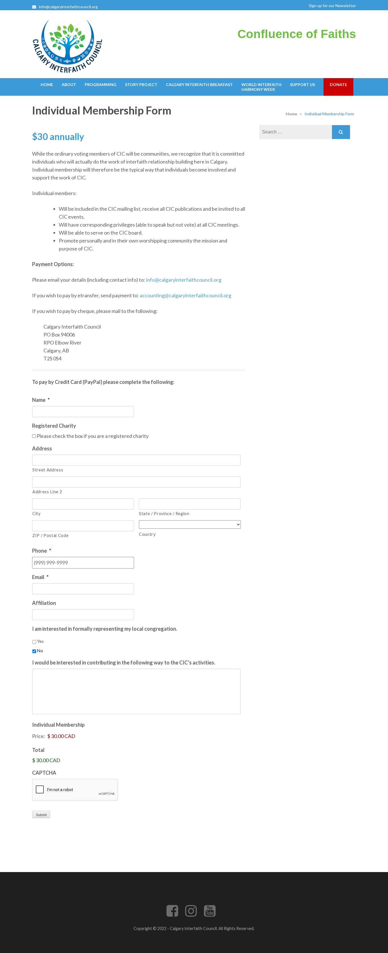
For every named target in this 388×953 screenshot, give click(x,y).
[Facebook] (172, 914)
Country (147, 534)
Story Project (141, 84)
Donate (338, 84)
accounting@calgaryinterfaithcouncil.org (185, 295)
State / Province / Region (164, 513)
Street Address (47, 469)
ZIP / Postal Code (50, 535)
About (69, 84)
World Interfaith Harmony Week (261, 87)
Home (47, 84)
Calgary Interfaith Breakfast (199, 84)
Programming (100, 84)
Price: (38, 736)
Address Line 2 (47, 491)
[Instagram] (191, 914)
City (36, 513)
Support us (302, 84)
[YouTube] (210, 914)
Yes (40, 641)
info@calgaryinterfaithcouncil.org (68, 6)
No (40, 650)
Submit (41, 815)
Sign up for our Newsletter (332, 5)
